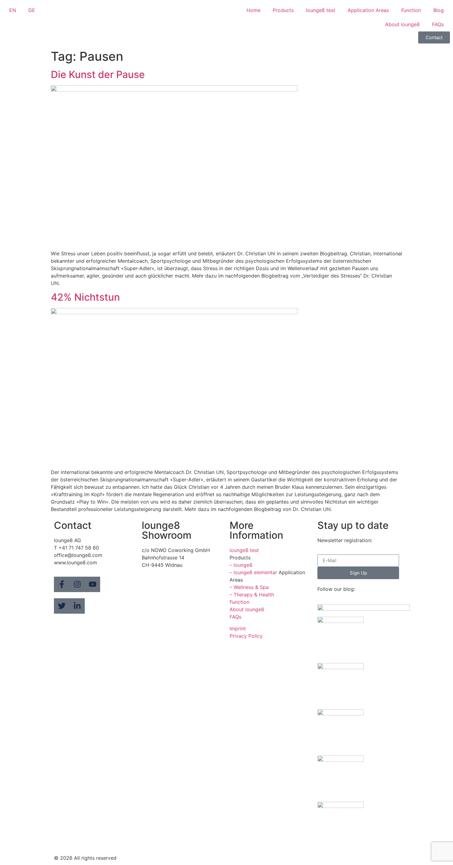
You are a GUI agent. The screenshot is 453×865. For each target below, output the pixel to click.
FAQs (438, 24)
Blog (438, 10)
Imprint (238, 628)
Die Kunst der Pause (98, 74)
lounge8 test (320, 10)
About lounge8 (402, 24)
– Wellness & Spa (249, 587)
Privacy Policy (246, 636)
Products (283, 10)
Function (411, 10)
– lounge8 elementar (253, 572)
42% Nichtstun (85, 297)
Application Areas (368, 10)
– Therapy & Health (252, 594)
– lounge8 (241, 565)
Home (253, 10)
